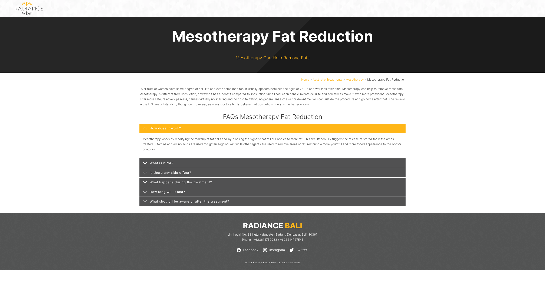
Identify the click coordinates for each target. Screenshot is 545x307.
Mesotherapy (355, 79)
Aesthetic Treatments (327, 79)
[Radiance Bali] (50, 8)
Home (305, 79)
